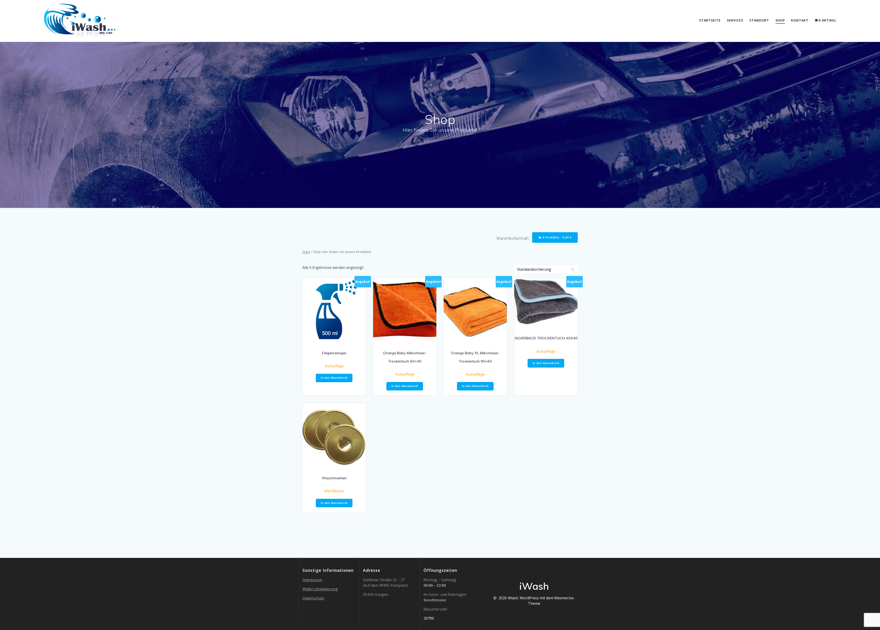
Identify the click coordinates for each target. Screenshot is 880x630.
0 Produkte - (557, 237)
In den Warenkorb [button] (334, 378)
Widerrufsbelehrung (320, 589)
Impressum (312, 579)
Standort (759, 20)
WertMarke (334, 491)
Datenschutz (313, 598)
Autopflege (334, 365)
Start (306, 251)
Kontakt (799, 20)
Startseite (710, 20)
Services (735, 20)
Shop (780, 20)
